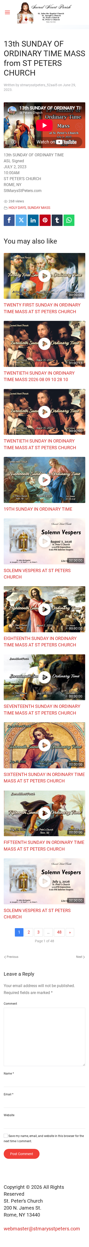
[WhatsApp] (69, 220)
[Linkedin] (33, 220)
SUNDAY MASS (38, 208)
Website (9, 1115)
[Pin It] (45, 220)
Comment (10, 1003)
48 (59, 932)
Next (79, 957)
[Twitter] (21, 220)
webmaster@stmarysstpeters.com (42, 1229)
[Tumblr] (57, 220)
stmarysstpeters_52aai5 (38, 85)
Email (8, 1094)
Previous (12, 957)
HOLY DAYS (17, 208)
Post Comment (21, 1154)
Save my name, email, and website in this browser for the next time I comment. (44, 1138)
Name (9, 1073)
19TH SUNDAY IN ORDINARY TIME (38, 509)
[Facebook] (9, 220)
